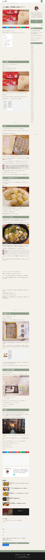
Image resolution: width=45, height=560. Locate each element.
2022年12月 (32, 89)
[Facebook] (4, 27)
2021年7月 (32, 121)
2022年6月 (32, 100)
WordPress (28, 557)
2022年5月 (32, 102)
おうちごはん (27, 10)
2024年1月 (32, 64)
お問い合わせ (17, 554)
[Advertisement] (15, 53)
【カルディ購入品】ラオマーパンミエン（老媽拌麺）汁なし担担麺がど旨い (36, 33)
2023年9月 (32, 72)
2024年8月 (32, 53)
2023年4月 (32, 81)
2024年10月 (32, 51)
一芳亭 (4, 38)
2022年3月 (32, 106)
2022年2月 (32, 108)
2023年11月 (32, 68)
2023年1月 (32, 87)
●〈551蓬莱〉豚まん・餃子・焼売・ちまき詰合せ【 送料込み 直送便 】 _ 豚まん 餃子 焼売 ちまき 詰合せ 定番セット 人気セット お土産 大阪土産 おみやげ (10, 103)
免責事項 (28, 554)
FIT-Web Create (21, 557)
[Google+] (10, 27)
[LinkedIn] (24, 27)
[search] (42, 25)
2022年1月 (32, 110)
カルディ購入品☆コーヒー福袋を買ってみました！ (36, 36)
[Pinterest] (27, 27)
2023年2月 (32, 85)
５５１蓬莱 (5, 37)
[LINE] (20, 27)
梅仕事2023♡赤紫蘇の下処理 (14, 498)
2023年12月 (32, 66)
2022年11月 (32, 91)
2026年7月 (32, 45)
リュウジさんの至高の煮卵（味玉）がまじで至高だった (19, 488)
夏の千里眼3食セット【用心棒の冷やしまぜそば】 (18, 503)
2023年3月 (32, 83)
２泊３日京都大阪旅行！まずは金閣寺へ (35, 30)
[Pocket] (17, 27)
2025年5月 (32, 47)
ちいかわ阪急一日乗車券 (6, 44)
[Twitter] (7, 27)
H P (2, 174)
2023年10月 (32, 70)
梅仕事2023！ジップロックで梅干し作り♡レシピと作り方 (19, 493)
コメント (3, 521)
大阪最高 (4, 45)
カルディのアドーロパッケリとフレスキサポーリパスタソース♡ (19, 484)
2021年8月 (32, 119)
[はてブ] (14, 27)
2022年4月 (32, 104)
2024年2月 (32, 62)
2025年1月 (32, 49)
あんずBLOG (4, 1)
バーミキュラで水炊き (6, 41)
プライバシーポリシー (23, 554)
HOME (3, 3)
